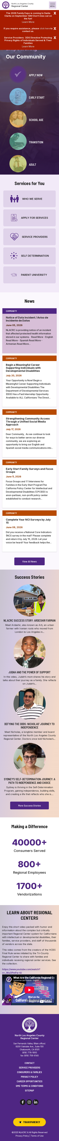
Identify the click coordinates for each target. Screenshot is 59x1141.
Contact (30, 1062)
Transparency (31, 1122)
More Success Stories (29, 805)
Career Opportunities (29, 1081)
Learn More (28, 21)
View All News (29, 561)
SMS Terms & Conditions (29, 1085)
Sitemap (29, 1090)
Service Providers (29, 1067)
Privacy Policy (29, 1076)
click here (45, 28)
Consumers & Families (29, 1072)
